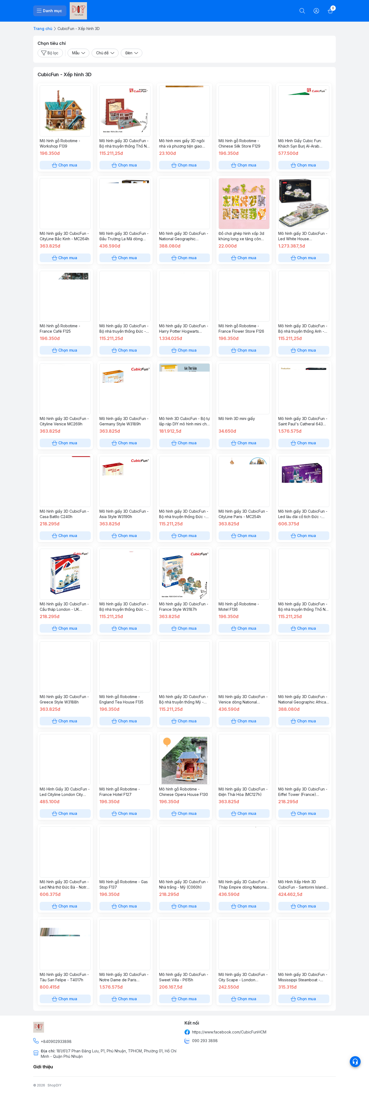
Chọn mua (67, 165)
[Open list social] (355, 1061)
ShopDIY (54, 1085)
